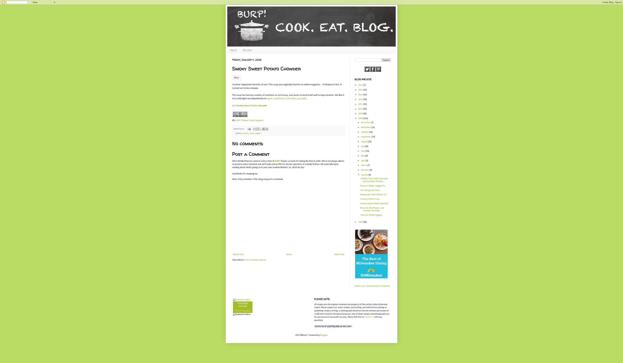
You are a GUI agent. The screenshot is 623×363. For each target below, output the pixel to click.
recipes (245, 133)
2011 (360, 104)
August (364, 142)
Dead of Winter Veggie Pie (372, 186)
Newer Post (238, 254)
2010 (360, 109)
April (363, 160)
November (366, 127)
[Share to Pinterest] (267, 129)
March (364, 165)
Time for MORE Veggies (371, 215)
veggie (258, 133)
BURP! (277, 161)
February (365, 170)
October (365, 132)
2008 (360, 118)
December (366, 122)
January (364, 175)
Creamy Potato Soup (369, 199)
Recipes (247, 50)
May (363, 156)
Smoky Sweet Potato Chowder (374, 203)
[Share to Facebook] (263, 129)
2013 (360, 95)
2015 (360, 85)
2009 (360, 113)
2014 (360, 90)
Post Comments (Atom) (255, 260)
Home (289, 254)
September (366, 137)
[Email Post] (249, 129)
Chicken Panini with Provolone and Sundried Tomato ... (374, 180)
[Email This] (254, 129)
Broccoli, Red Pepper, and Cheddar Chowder (372, 209)
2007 (360, 222)
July (363, 146)
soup (252, 133)
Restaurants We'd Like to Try (373, 194)
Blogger (324, 335)
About (233, 50)
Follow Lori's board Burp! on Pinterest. (372, 286)
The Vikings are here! (370, 190)
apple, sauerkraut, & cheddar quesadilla (286, 98)
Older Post (339, 254)
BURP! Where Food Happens (249, 120)
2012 (360, 99)
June (363, 151)
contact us (369, 317)
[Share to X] (260, 129)
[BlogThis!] (257, 129)
